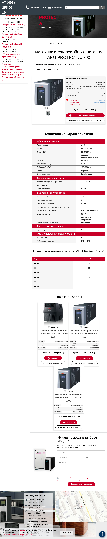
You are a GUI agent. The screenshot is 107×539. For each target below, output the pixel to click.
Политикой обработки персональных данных (20, 535)
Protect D (18, 32)
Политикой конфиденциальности (75, 480)
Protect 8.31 (19, 59)
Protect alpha (19, 27)
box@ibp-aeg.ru (57, 7)
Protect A (43, 44)
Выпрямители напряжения (13, 72)
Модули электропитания (12, 69)
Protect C (18, 29)
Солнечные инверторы (11, 66)
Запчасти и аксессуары (11, 74)
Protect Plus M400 (9, 49)
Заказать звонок (38, 7)
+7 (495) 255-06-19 (8, 7)
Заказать (55, 358)
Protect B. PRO (8, 29)
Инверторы (6, 64)
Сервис (4, 80)
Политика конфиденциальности (36, 522)
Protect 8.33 (7, 61)
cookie (22, 530)
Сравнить (50, 108)
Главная (35, 44)
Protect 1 (6, 32)
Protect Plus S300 (9, 39)
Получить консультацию (53, 363)
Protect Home (7, 27)
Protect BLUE (7, 42)
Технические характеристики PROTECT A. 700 (74, 102)
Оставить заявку (87, 115)
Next (52, 114)
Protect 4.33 (19, 61)
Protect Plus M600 (9, 52)
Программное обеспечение (13, 77)
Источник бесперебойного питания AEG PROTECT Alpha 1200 (53, 333)
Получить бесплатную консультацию (85, 120)
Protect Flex (7, 59)
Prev (44, 114)
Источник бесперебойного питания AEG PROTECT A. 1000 (68, 397)
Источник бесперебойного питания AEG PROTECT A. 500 (84, 333)
